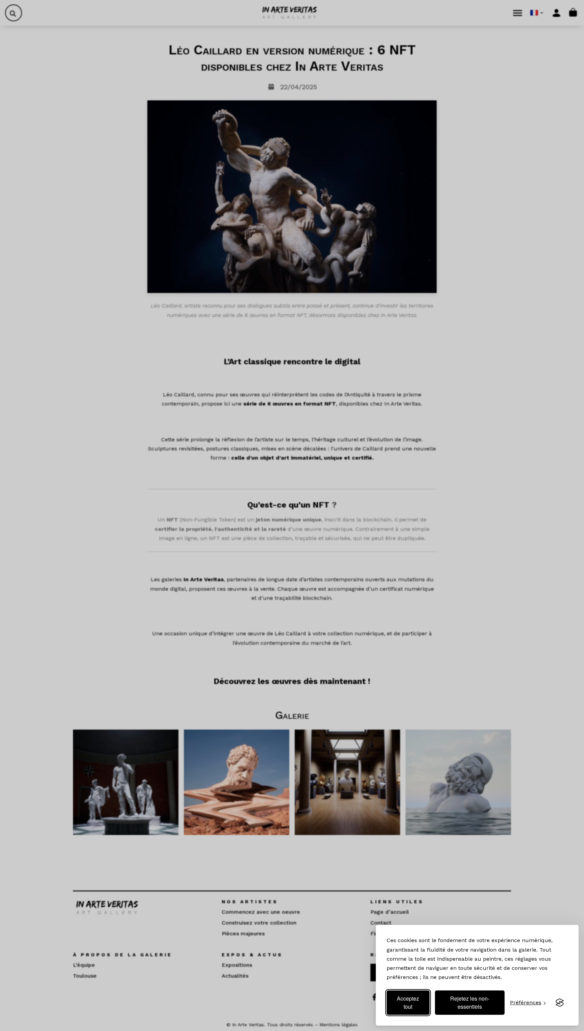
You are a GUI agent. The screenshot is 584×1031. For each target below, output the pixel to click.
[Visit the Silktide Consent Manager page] (560, 1003)
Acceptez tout (408, 1002)
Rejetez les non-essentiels (469, 1002)
